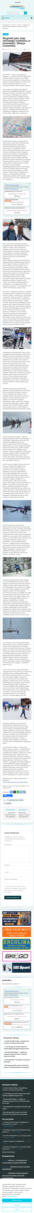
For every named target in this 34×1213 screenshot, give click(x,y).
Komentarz (8, 844)
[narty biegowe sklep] (12, 185)
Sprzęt (18, 1132)
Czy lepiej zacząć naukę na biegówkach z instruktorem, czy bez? (15, 1123)
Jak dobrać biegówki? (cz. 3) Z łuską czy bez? (17, 1136)
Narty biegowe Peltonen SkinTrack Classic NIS (17, 1024)
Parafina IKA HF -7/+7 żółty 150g (17, 193)
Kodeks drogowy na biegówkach (13, 1141)
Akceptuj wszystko (17, 1200)
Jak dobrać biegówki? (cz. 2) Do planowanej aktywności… (16, 1148)
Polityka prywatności (11, 1196)
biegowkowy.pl (14, 188)
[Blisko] (32, 1180)
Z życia (5, 1143)
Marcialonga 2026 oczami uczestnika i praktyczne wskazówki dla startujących (16, 1066)
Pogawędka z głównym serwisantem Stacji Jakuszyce (16, 1131)
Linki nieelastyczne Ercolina (17, 999)
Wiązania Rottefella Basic (17, 202)
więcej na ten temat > (8, 1152)
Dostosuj (17, 1205)
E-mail (6, 872)
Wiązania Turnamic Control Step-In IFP (17, 210)
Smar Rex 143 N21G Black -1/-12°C (17, 1008)
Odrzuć (17, 1209)
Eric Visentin (7, 49)
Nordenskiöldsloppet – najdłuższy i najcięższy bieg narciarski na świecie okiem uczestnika (15, 1054)
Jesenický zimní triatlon (16, 800)
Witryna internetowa (10, 879)
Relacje (5, 34)
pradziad (8, 803)
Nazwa (7, 865)
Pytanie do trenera (8, 1126)
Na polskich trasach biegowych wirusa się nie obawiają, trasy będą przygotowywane (15, 1175)
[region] (17, 1196)
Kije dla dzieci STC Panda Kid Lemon (17, 1016)
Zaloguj (17, 2)
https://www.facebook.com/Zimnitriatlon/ (15, 782)
